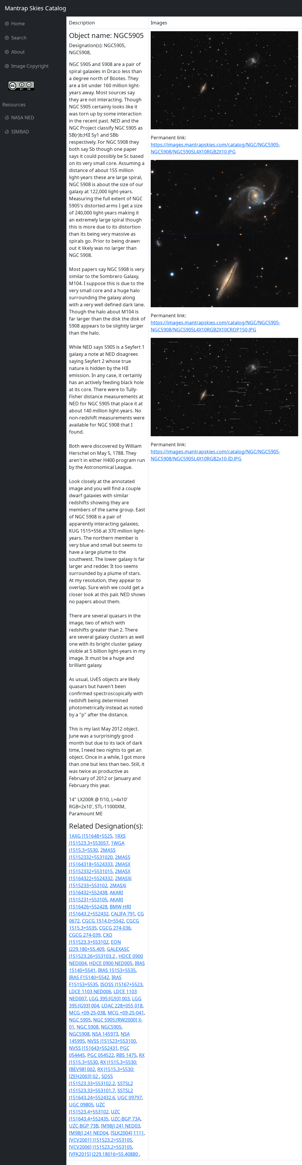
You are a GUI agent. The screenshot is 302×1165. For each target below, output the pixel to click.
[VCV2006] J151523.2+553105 (100, 1147)
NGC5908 (79, 1034)
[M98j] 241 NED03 (120, 1126)
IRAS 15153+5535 (117, 970)
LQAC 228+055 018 (121, 1005)
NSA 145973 (105, 1034)
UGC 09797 (129, 1097)
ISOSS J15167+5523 (121, 984)
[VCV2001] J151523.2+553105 (100, 1140)
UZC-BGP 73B (84, 1126)
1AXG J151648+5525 (90, 836)
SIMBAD (20, 131)
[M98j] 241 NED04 (88, 1133)
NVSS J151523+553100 (111, 1041)
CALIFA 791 (123, 913)
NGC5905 (111, 1027)
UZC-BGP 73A (125, 1119)
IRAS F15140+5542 (89, 977)
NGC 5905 (80, 1020)
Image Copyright (30, 66)
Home (18, 23)
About (18, 52)
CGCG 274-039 (85, 935)
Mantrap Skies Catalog (35, 8)
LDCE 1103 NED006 (90, 991)
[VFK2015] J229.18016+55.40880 (104, 1154)
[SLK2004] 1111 (127, 1133)
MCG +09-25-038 (87, 1012)
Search (19, 37)
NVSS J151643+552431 (93, 1048)
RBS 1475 (126, 1055)
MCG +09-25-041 (126, 1012)
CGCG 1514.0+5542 (103, 921)
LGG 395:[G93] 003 (109, 998)
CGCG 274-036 (115, 928)
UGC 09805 (81, 1104)
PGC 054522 (100, 1055)
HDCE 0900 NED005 (110, 963)
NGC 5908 (88, 1027)
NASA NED (22, 117)
